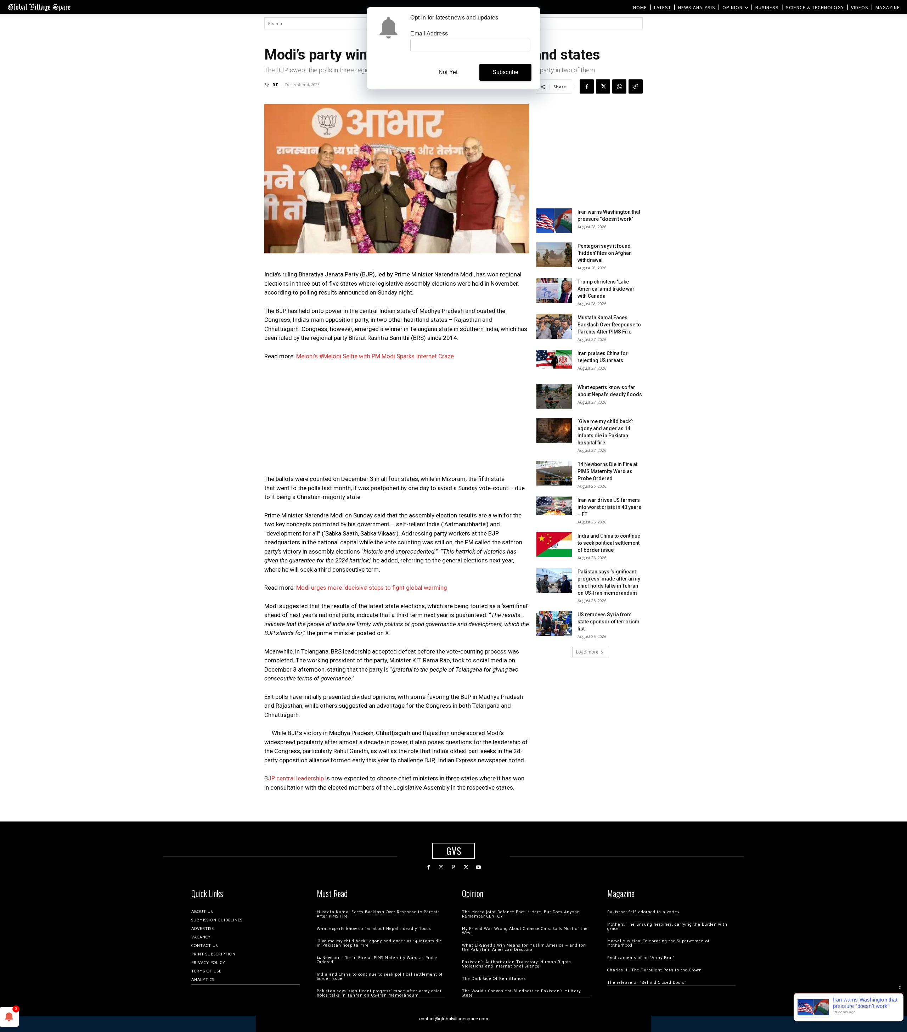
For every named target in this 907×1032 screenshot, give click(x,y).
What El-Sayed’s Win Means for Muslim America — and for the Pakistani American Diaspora (523, 947)
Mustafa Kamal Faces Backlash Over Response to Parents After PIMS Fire (609, 325)
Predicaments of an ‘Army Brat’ (640, 957)
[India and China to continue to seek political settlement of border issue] (554, 544)
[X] (603, 86)
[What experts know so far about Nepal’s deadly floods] (554, 396)
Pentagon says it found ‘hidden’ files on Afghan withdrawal (605, 253)
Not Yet (448, 72)
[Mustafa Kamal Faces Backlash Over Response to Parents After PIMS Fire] (554, 326)
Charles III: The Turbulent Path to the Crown (654, 970)
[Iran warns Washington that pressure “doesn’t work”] (554, 220)
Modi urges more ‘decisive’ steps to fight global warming (371, 587)
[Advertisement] (396, 419)
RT (275, 84)
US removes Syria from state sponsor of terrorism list (609, 622)
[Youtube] (478, 867)
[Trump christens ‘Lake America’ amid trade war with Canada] (554, 290)
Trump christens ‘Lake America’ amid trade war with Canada (606, 289)
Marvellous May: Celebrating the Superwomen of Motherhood (658, 943)
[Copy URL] (636, 86)
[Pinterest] (453, 867)
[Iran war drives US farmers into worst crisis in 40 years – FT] (554, 506)
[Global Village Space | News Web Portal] (39, 7)
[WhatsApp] (619, 86)
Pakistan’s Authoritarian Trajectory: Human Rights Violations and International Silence (516, 964)
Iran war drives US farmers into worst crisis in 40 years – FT (609, 507)
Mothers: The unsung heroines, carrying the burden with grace (667, 926)
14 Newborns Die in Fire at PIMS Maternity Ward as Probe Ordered (607, 471)
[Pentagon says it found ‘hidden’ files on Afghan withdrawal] (554, 254)
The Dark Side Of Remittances (494, 978)
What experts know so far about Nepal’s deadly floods (374, 928)
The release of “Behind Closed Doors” (647, 982)
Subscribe (505, 72)
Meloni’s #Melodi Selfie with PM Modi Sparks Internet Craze (375, 356)
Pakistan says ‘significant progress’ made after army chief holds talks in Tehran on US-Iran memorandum (379, 993)
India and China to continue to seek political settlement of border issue (609, 543)
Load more (587, 652)
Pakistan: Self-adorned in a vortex (643, 912)
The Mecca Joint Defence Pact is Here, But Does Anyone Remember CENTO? (521, 914)
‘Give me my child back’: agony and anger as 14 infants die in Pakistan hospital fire (379, 943)
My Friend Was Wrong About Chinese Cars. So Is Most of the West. (525, 930)
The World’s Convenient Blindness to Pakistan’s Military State (521, 993)
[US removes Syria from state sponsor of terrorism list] (554, 623)
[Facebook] (587, 86)
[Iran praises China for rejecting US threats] (554, 359)
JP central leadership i (297, 778)
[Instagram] (440, 867)
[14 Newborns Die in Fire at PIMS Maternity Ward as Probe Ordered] (554, 473)
